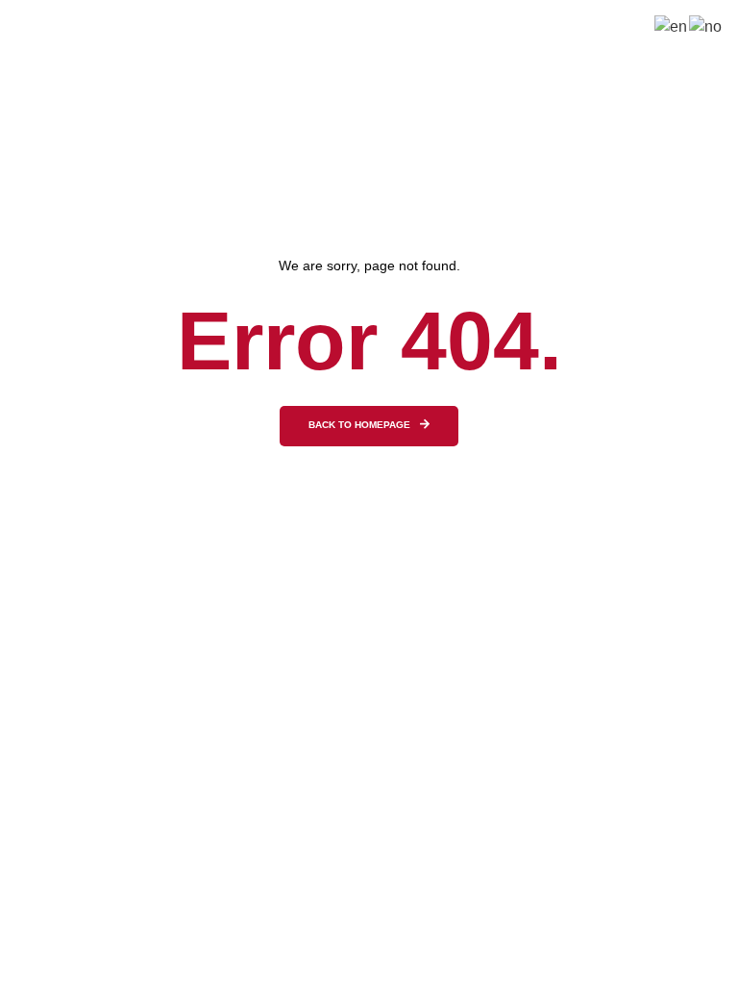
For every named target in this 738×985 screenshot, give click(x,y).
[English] (671, 25)
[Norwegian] (706, 25)
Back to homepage (359, 425)
